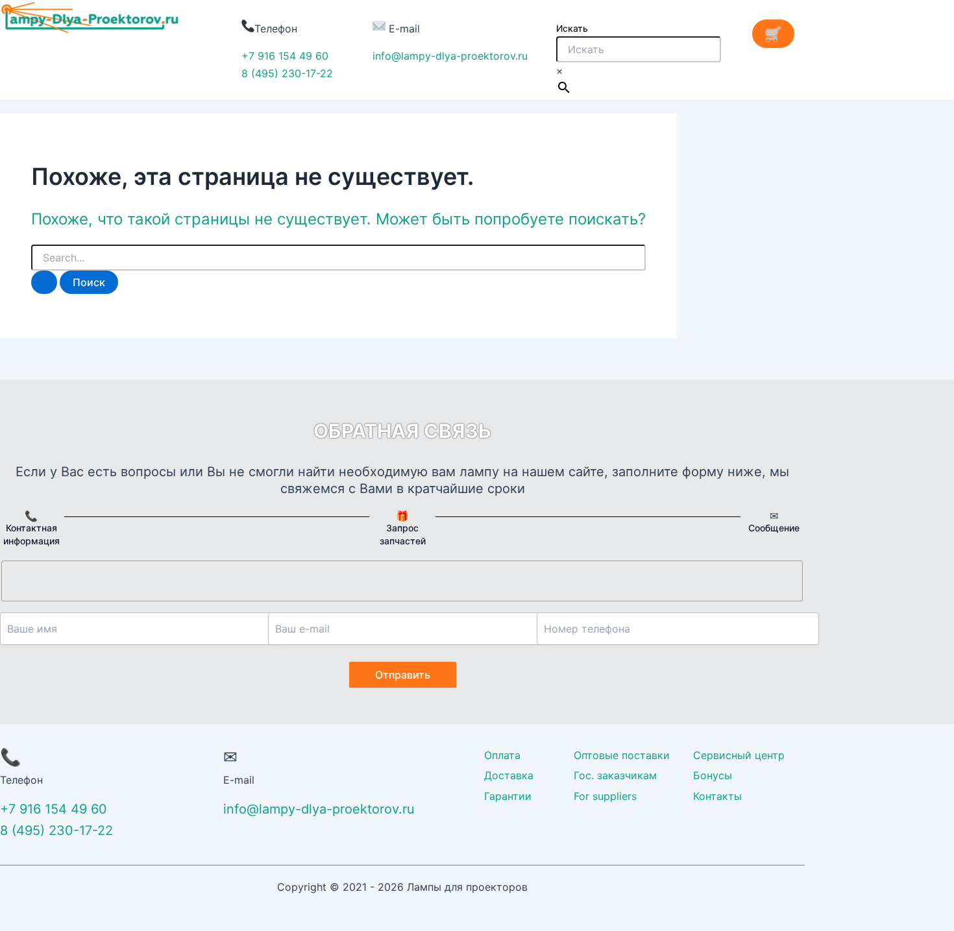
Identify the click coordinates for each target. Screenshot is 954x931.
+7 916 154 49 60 (284, 55)
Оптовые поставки (622, 755)
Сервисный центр (739, 755)
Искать (572, 28)
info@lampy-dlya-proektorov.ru (450, 55)
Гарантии (508, 796)
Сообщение (774, 527)
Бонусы (712, 775)
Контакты (717, 796)
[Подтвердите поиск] (44, 282)
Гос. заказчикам (615, 775)
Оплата (502, 755)
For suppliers (605, 796)
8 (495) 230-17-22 (287, 73)
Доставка (508, 775)
